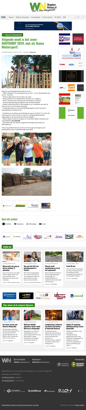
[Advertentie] (7, 205)
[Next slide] (81, 390)
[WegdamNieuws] (43, 7)
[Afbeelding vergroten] (26, 71)
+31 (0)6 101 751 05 (8, 377)
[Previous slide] (4, 390)
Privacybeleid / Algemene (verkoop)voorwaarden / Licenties (20, 405)
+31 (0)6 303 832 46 (8, 381)
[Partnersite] (62, 365)
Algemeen (33, 52)
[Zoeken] (78, 17)
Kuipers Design (79, 405)
